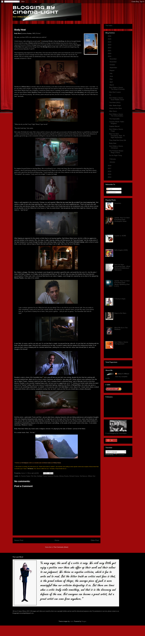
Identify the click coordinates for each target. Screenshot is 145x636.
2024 (110, 42)
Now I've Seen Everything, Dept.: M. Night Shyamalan (117, 135)
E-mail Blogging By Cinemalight (116, 433)
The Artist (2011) (114, 102)
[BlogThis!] (46, 473)
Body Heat (112, 143)
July (111, 73)
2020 (110, 53)
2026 (110, 36)
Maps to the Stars (120, 313)
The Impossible (114, 119)
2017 (110, 168)
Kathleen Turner (42, 476)
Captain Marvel (114, 126)
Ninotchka (117, 203)
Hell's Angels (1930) (121, 250)
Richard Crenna (74, 476)
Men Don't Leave (115, 92)
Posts (110, 189)
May (111, 79)
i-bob (71, 621)
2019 (110, 56)
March (112, 85)
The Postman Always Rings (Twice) (116, 151)
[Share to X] (48, 473)
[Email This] (44, 473)
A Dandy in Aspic (119, 299)
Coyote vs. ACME (120, 235)
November (113, 62)
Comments (112, 192)
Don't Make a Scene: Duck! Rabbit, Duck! (116, 98)
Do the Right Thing (115, 155)
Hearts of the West (115, 108)
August (112, 70)
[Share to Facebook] (50, 473)
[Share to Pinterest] (52, 473)
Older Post (95, 540)
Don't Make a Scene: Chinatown (116, 147)
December (113, 59)
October (112, 65)
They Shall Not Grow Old (117, 140)
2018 (110, 165)
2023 (110, 45)
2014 (110, 177)
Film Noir (33, 476)
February (113, 159)
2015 (110, 174)
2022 (110, 47)
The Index (109, 25)
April (111, 82)
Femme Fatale (25, 476)
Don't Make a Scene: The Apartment (121, 343)
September (114, 67)
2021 (110, 50)
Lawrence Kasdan (53, 476)
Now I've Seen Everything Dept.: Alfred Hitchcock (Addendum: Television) (122, 267)
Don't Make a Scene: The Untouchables (116, 115)
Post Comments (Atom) (61, 547)
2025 (110, 39)
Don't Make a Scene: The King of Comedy (117, 88)
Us (110, 95)
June (111, 76)
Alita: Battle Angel (115, 105)
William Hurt (91, 476)
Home (57, 540)
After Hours (113, 111)
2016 (110, 171)
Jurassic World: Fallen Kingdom (116, 122)
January (112, 162)
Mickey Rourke (64, 476)
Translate (121, 454)
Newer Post (18, 540)
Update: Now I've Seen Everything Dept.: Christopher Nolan (122, 219)
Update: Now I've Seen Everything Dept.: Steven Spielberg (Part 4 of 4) (122, 283)
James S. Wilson (123, 374)
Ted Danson (83, 476)
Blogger (84, 621)
